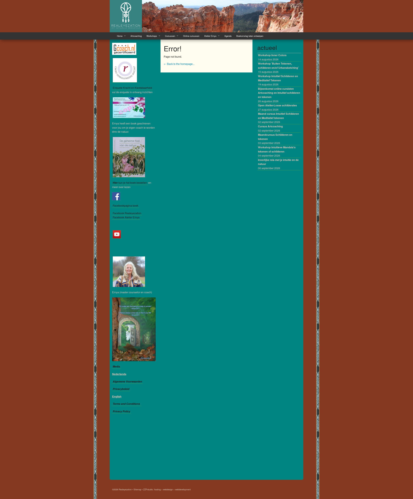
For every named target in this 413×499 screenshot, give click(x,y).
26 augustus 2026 (279, 95)
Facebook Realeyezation (127, 213)
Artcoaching (136, 35)
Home (119, 35)
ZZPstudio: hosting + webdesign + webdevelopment (167, 489)
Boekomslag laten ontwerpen (249, 35)
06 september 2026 (278, 164)
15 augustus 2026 (278, 68)
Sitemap (137, 489)
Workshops (151, 35)
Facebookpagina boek (125, 205)
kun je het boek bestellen (130, 182)
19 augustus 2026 (278, 80)
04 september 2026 (277, 151)
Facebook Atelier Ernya (126, 217)
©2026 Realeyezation (122, 489)
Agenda (228, 35)
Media (116, 366)
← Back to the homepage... (179, 64)
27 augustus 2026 (277, 107)
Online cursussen (191, 35)
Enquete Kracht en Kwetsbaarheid (132, 88)
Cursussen (170, 35)
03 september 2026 (275, 139)
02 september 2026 (278, 118)
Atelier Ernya (210, 35)
